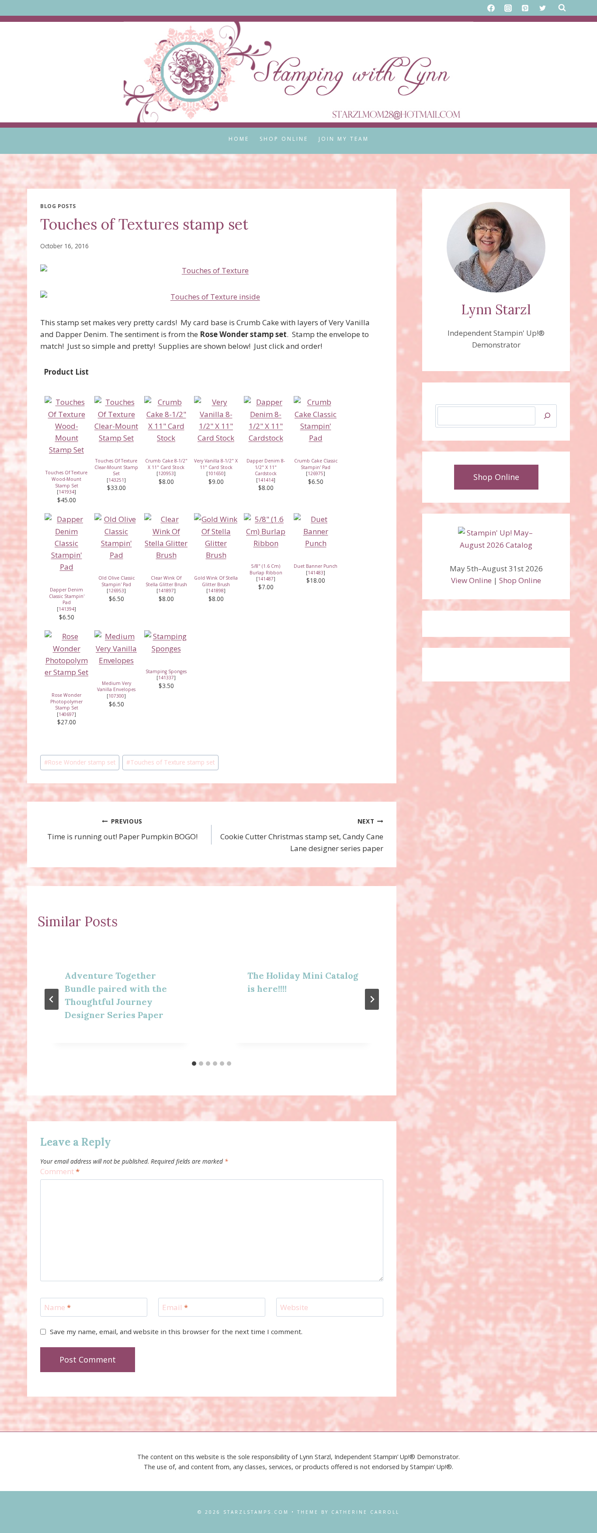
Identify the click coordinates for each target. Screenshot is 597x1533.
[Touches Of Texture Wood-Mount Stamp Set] (66, 425)
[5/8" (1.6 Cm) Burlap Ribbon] (266, 531)
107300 (116, 696)
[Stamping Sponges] (166, 642)
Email (175, 1307)
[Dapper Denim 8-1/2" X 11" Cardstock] (266, 420)
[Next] (372, 999)
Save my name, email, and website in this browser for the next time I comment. (176, 1332)
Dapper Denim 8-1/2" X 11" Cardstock (265, 467)
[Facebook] (491, 7)
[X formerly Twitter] (542, 7)
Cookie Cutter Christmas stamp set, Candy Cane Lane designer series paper (301, 835)
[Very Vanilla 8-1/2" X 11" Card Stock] (216, 420)
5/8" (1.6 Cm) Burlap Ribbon (266, 569)
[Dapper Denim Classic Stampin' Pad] (66, 543)
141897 (166, 590)
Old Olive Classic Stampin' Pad (116, 581)
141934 (66, 492)
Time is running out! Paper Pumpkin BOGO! (122, 829)
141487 (266, 579)
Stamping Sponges (166, 671)
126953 (116, 590)
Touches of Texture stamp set (170, 762)
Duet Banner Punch (315, 566)
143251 (116, 480)
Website (294, 1307)
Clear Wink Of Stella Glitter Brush (166, 581)
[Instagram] (508, 7)
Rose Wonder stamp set (79, 762)
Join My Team (344, 139)
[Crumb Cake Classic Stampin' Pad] (315, 420)
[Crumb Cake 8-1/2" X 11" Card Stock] (166, 420)
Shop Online (284, 139)
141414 (266, 480)
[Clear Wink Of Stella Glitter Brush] (166, 537)
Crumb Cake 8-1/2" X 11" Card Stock (166, 464)
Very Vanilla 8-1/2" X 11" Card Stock (216, 464)
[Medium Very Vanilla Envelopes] (116, 648)
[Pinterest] (525, 7)
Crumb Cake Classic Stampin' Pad (315, 464)
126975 (315, 473)
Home (239, 139)
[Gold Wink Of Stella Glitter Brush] (216, 537)
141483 (315, 573)
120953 (166, 473)
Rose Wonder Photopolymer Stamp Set (66, 701)
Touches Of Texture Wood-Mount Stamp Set (66, 478)
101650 (216, 473)
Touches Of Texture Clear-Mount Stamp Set (116, 467)
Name (57, 1307)
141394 (66, 609)
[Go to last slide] (52, 999)
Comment (60, 1171)
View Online (471, 580)
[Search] (547, 416)
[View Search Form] (562, 8)
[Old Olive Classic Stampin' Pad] (116, 537)
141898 (216, 590)
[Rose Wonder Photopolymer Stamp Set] (66, 654)
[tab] (194, 1063)
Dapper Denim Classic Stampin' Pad (66, 596)
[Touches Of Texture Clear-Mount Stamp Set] (116, 420)
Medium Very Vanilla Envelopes (116, 686)
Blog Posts (58, 205)
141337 (166, 677)
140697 (66, 714)
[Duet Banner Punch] (315, 531)
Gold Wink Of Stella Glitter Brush (216, 581)
